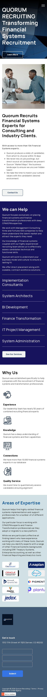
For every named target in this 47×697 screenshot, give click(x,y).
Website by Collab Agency (11, 690)
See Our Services (14, 354)
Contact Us (12, 192)
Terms (33, 689)
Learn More (12, 54)
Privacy (40, 689)
